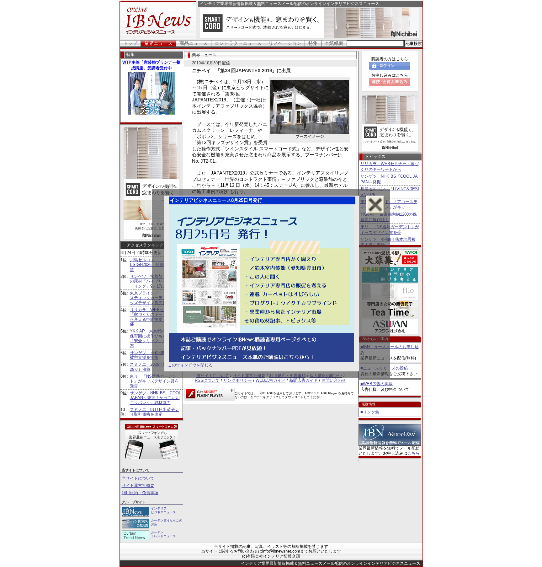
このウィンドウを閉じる (190, 365)
